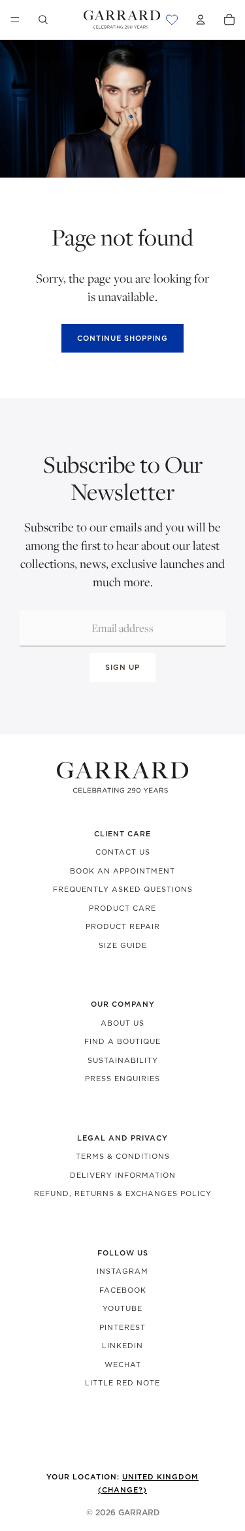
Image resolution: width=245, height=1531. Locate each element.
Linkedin (122, 1345)
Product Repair (123, 926)
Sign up (122, 667)
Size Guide (123, 945)
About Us (122, 1023)
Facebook (122, 1290)
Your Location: (122, 1483)
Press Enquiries (122, 1078)
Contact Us (122, 852)
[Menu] (15, 20)
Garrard (138, 1512)
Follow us (122, 1252)
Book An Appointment (122, 871)
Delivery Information (123, 1175)
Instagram (122, 1271)
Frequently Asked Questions (123, 889)
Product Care (122, 908)
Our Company (123, 1004)
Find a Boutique (122, 1041)
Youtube (122, 1308)
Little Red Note (122, 1382)
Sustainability (123, 1060)
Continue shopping (122, 338)
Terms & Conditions (123, 1156)
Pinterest (122, 1327)
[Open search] (43, 19)
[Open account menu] (200, 19)
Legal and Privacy (122, 1138)
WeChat (123, 1364)
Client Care (122, 833)
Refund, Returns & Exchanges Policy (123, 1193)
